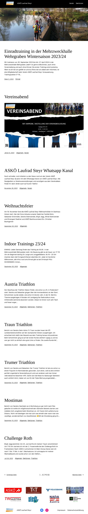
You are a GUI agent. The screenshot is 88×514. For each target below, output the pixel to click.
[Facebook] (41, 510)
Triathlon (39, 307)
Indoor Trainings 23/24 (24, 243)
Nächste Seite (78, 475)
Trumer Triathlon (19, 362)
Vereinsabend (16, 96)
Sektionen (31, 307)
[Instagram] (46, 510)
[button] (2, 24)
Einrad (18, 79)
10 (48, 475)
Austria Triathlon (19, 284)
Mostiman (13, 400)
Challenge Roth (18, 438)
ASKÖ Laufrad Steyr (24, 3)
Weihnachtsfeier (18, 205)
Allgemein (19, 153)
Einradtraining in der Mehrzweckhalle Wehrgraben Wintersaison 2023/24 (38, 54)
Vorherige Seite (10, 475)
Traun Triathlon (18, 324)
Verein (26, 153)
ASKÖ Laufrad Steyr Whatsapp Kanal (38, 170)
